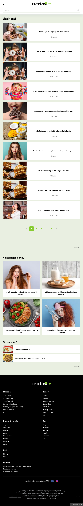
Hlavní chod (47, 404)
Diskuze (45, 430)
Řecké (5, 444)
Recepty (46, 392)
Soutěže (45, 433)
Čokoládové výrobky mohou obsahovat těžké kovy (53, 111)
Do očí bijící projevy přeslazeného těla (53, 210)
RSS (4, 412)
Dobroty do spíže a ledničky (13, 407)
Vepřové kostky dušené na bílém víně (30, 358)
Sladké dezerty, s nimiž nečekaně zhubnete (53, 131)
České (5, 433)
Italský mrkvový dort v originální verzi (53, 171)
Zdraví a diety (8, 398)
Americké (6, 428)
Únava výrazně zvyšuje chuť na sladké (54, 32)
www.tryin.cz (39, 490)
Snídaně (46, 396)
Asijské (5, 425)
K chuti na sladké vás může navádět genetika (54, 51)
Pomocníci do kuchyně (11, 404)
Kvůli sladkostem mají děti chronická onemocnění (53, 91)
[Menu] (3, 3)
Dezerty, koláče (48, 409)
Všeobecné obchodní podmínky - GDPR (17, 466)
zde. (62, 493)
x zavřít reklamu (76, 504)
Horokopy (46, 428)
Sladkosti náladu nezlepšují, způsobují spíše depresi (53, 151)
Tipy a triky (7, 396)
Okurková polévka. (22, 349)
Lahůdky (46, 407)
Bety (44, 421)
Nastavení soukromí (10, 472)
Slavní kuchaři (8, 401)
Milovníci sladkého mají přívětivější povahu (53, 71)
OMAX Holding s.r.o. (15, 497)
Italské (5, 439)
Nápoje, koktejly (48, 401)
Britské (5, 430)
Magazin (46, 425)
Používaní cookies (9, 469)
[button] (77, 10)
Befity (5, 450)
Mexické (6, 441)
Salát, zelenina (48, 412)
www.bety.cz (47, 490)
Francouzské (7, 436)
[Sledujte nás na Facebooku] (52, 481)
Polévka (45, 398)
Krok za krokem (8, 409)
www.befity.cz (56, 490)
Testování (46, 436)
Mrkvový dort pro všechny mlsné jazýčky (54, 190)
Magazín (7, 392)
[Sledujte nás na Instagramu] (56, 481)
